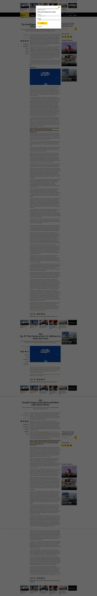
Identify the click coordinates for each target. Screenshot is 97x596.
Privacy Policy (39, 26)
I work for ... (39, 18)
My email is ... (39, 14)
